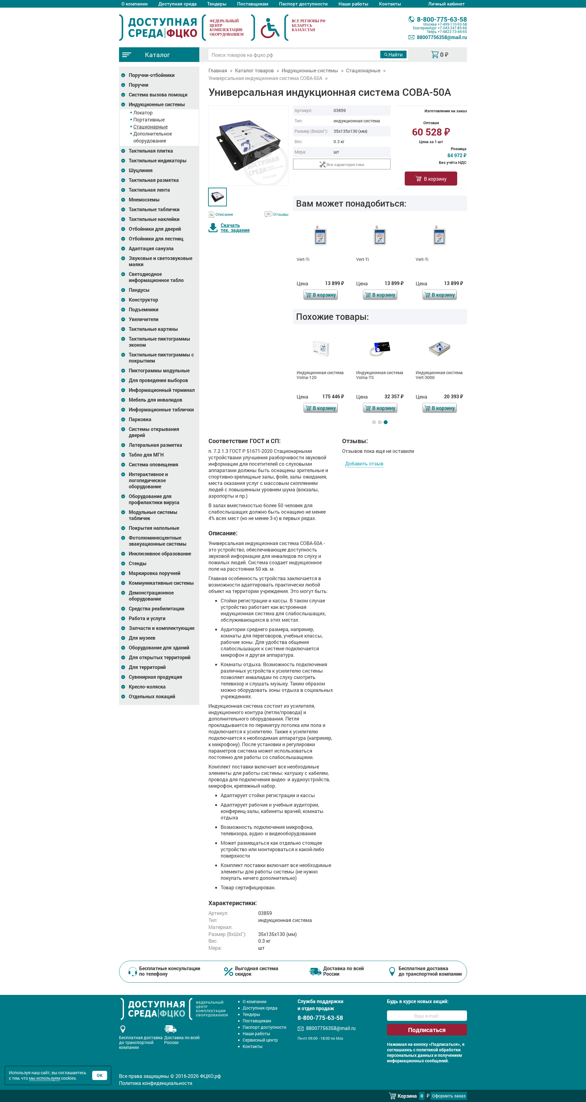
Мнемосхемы (144, 200)
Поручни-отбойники (152, 75)
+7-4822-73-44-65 (452, 31)
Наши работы (353, 4)
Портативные (149, 119)
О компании (134, 4)
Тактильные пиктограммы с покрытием (161, 358)
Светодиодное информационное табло (156, 277)
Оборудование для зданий (159, 648)
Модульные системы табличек (153, 515)
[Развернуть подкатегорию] (123, 75)
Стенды (137, 563)
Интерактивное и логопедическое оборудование (148, 480)
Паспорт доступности (303, 4)
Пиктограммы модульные (159, 370)
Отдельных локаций (152, 696)
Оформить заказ (448, 1096)
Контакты (390, 4)
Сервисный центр (260, 1040)
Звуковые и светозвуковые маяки (160, 261)
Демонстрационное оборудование (151, 596)
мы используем (44, 1078)
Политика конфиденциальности (155, 1083)
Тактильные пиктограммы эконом (159, 342)
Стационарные (150, 126)
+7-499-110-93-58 (452, 24)
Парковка (140, 419)
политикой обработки (438, 1050)
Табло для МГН (146, 455)
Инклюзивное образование (160, 554)
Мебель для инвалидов (155, 400)
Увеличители (143, 319)
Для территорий (147, 667)
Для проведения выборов (158, 380)
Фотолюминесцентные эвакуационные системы (157, 541)
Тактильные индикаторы (157, 160)
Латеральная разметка (155, 445)
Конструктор (143, 300)
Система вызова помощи (158, 95)
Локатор (143, 112)
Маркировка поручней (154, 573)
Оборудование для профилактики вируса (154, 499)
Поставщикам (252, 4)
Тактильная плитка (151, 151)
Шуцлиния (141, 170)
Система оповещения (153, 464)
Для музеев (142, 638)
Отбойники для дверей (155, 229)
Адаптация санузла (151, 248)
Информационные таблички (161, 409)
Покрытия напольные (154, 528)
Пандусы (139, 290)
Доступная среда (177, 4)
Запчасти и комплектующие (161, 628)
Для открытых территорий (159, 657)
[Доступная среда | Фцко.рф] (162, 27)
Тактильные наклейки (154, 219)
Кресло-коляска (147, 687)
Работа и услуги (147, 618)
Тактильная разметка (154, 180)
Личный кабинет (446, 4)
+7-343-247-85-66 (452, 28)
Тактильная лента (149, 190)
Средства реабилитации (156, 608)
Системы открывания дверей (154, 432)
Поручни (138, 85)
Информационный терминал (162, 390)
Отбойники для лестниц (156, 239)
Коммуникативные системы (161, 583)
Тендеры (216, 4)
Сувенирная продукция (155, 677)
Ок (100, 1075)
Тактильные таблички (154, 209)
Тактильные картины (153, 329)
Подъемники (143, 309)
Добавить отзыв (364, 463)
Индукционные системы (157, 104)
